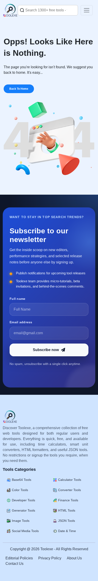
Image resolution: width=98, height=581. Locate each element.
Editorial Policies (19, 558)
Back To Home (18, 88)
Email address (21, 322)
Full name (18, 299)
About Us (74, 558)
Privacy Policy (49, 558)
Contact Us (14, 564)
